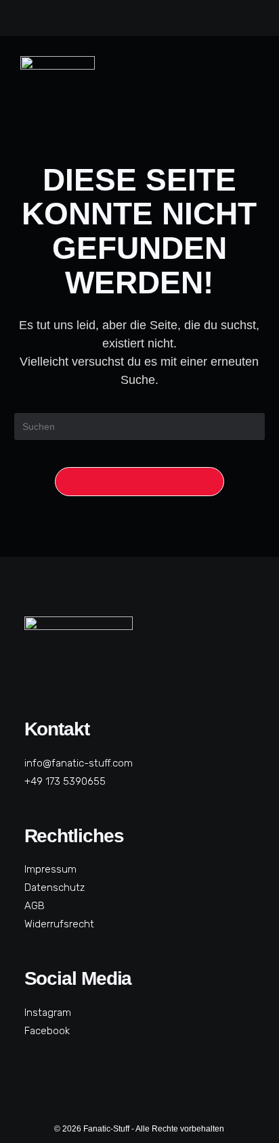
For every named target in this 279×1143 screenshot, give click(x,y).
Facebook (47, 1031)
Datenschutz (54, 887)
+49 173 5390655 (65, 781)
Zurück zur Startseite (139, 482)
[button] (246, 82)
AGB (34, 906)
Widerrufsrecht (59, 924)
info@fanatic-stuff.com (78, 763)
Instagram (47, 1012)
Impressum (50, 869)
